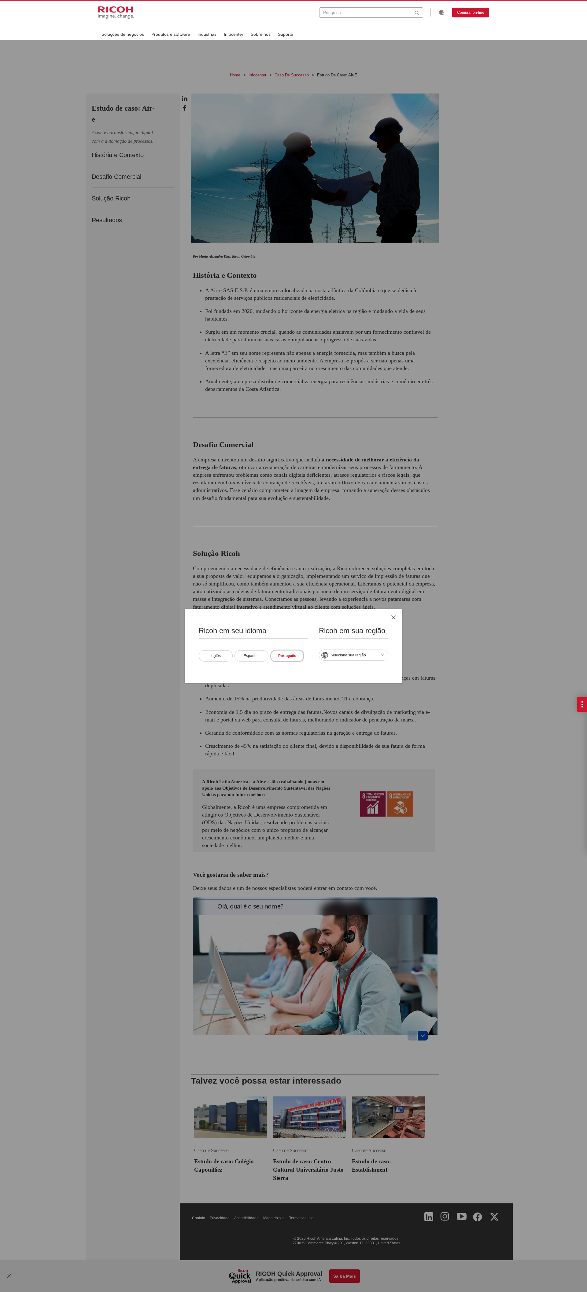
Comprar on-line (470, 12)
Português (287, 655)
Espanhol (252, 655)
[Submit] (417, 12)
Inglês (216, 655)
